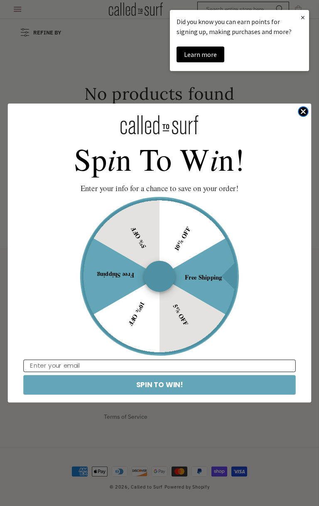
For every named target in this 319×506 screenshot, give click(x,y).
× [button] (303, 17)
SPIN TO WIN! (159, 384)
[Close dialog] (303, 111)
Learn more (200, 54)
